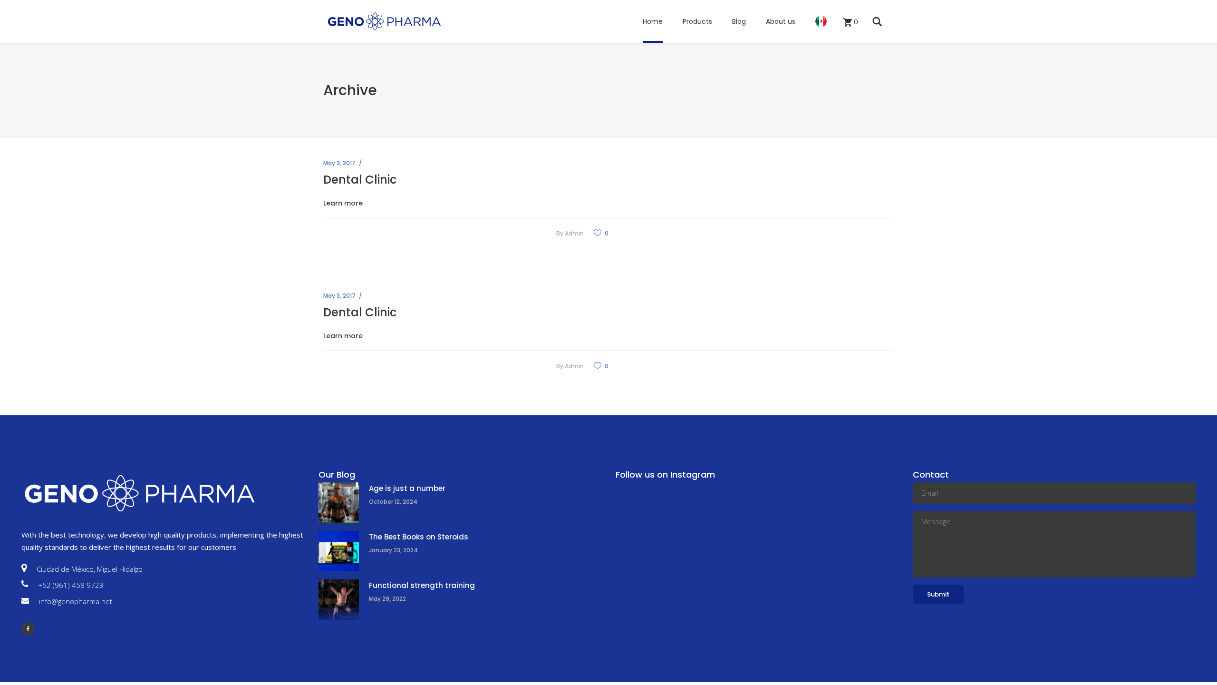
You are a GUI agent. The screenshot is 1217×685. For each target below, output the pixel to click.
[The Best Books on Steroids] (339, 551)
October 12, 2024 (393, 502)
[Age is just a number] (339, 502)
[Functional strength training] (339, 599)
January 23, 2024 (393, 550)
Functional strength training (422, 585)
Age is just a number (407, 488)
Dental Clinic (359, 179)
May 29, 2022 (387, 599)
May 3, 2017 (339, 163)
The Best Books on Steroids (418, 537)
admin (574, 233)
